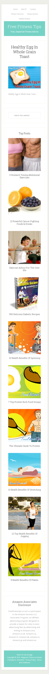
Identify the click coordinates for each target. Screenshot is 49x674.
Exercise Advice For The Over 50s (24, 269)
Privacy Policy (31, 660)
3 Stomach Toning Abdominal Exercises (24, 176)
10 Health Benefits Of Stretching (24, 489)
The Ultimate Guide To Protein (24, 445)
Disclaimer (21, 660)
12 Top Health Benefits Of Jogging (24, 535)
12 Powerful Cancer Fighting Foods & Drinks (24, 222)
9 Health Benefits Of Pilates (24, 580)
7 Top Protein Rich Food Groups (24, 402)
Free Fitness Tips (24, 26)
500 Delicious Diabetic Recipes (24, 314)
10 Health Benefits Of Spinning (24, 358)
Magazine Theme (27, 657)
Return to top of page (24, 655)
